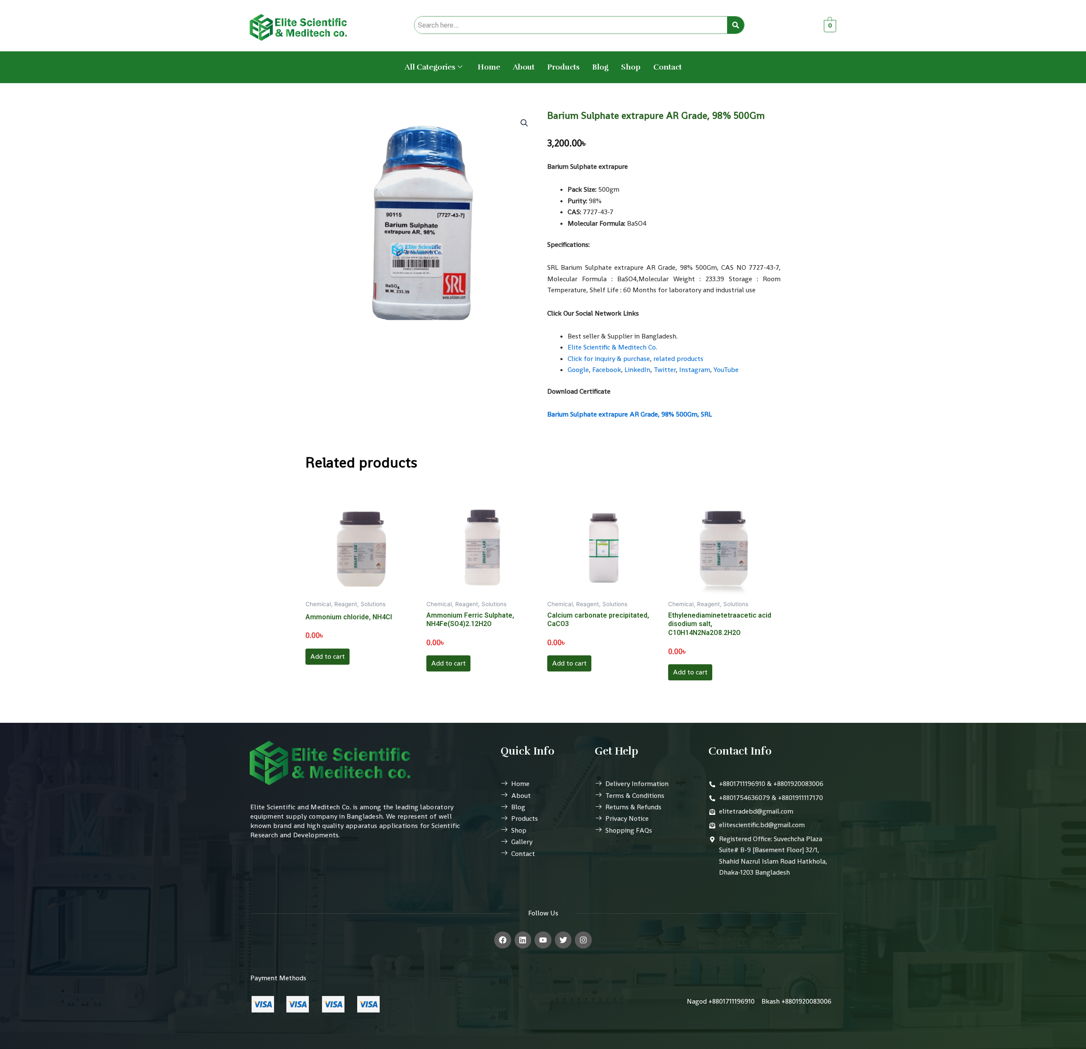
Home (489, 67)
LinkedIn (637, 369)
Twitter (665, 369)
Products (563, 67)
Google (578, 369)
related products (678, 358)
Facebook (606, 369)
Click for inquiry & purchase (609, 358)
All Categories (430, 67)
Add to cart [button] (327, 656)
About (524, 67)
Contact (667, 67)
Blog (600, 67)
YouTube (726, 369)
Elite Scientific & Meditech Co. (612, 347)
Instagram (694, 369)
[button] (524, 123)
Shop (631, 67)
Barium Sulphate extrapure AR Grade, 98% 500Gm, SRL (629, 414)
